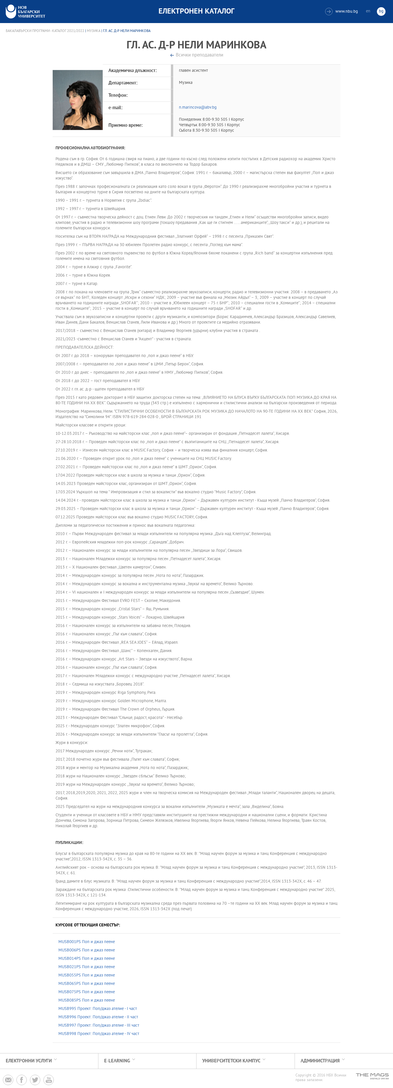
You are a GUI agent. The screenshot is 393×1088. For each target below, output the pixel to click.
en (368, 11)
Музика (93, 31)
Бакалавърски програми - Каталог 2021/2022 (45, 31)
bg (381, 11)
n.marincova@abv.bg (198, 107)
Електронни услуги (29, 1061)
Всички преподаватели (199, 55)
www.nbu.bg (342, 11)
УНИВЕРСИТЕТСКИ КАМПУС (231, 1061)
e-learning (117, 1061)
